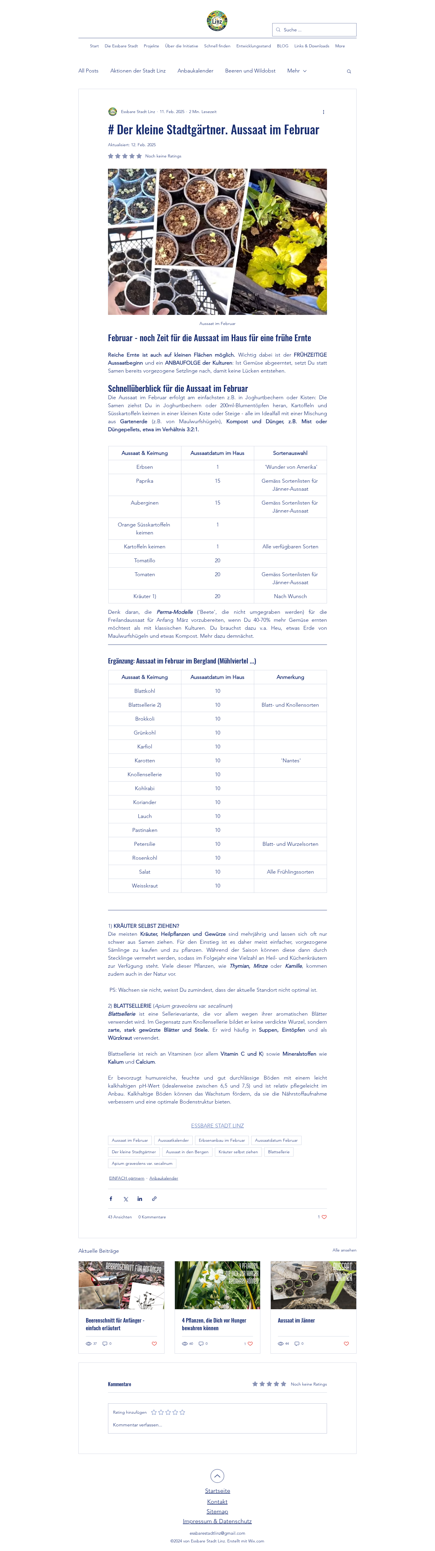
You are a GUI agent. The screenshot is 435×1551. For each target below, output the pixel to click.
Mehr (293, 70)
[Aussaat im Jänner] (313, 1285)
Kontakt (217, 1501)
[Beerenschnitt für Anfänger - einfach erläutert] (121, 1285)
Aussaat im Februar (130, 1140)
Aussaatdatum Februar (276, 1140)
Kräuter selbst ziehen (238, 1151)
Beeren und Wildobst (250, 70)
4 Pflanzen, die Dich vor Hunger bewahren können (214, 1324)
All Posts (88, 70)
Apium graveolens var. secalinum (142, 1163)
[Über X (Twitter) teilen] (125, 1198)
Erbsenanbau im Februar (222, 1140)
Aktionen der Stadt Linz (138, 70)
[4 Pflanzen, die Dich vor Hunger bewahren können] (217, 1285)
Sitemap (217, 1511)
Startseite (217, 1490)
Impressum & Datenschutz (217, 1521)
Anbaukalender (195, 70)
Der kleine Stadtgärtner (134, 1151)
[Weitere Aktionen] (323, 111)
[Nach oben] (217, 1476)
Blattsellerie (279, 1151)
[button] (121, 45)
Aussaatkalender (173, 1140)
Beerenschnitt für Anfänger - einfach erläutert (115, 1324)
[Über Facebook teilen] (111, 1198)
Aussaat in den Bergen (187, 1151)
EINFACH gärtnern (126, 1178)
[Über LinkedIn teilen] (140, 1198)
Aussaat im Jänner (296, 1320)
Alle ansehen (345, 1250)
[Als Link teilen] (154, 1198)
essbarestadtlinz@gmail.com (217, 1533)
